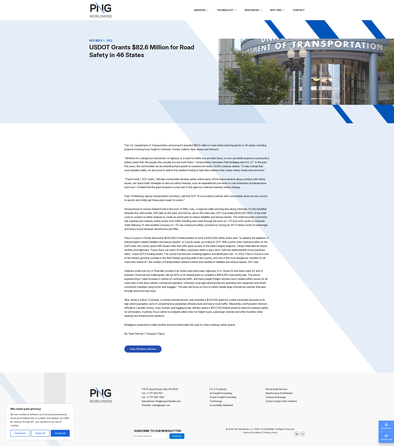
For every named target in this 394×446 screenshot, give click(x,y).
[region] (40, 422)
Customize (20, 433)
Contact (299, 10)
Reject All (40, 433)
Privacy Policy (270, 432)
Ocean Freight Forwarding (223, 397)
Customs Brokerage (276, 397)
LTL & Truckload (218, 389)
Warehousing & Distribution (279, 393)
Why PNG (276, 10)
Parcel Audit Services (276, 389)
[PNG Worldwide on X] (302, 434)
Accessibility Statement (221, 405)
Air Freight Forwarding (221, 393)
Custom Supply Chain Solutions (281, 401)
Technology (225, 10)
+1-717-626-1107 (154, 393)
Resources (252, 10)
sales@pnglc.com (161, 405)
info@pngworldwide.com (168, 401)
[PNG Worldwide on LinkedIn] (296, 434)
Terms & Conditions (252, 432)
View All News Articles (143, 349)
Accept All (60, 433)
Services (199, 10)
